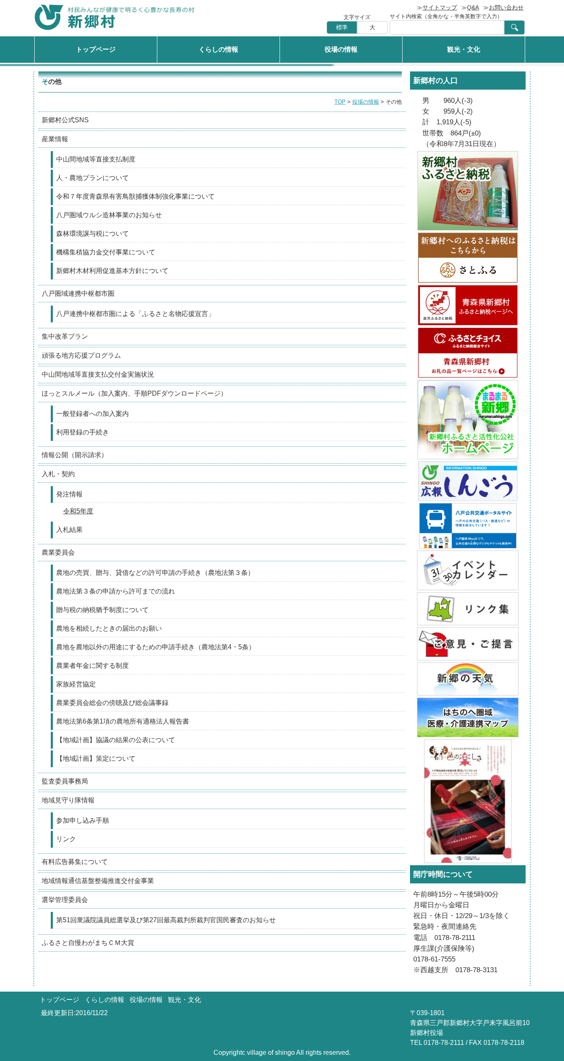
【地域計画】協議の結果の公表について (115, 739)
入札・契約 (58, 473)
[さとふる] (467, 258)
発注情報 (69, 494)
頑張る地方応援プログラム (81, 355)
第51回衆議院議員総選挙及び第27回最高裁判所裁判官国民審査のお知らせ (166, 919)
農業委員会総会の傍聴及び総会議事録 (112, 702)
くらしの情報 (218, 49)
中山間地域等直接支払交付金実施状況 (98, 374)
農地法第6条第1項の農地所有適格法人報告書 (122, 721)
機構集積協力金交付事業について (105, 252)
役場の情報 (341, 49)
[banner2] (467, 717)
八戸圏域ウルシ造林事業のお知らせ (109, 214)
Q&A (473, 7)
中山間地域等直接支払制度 (95, 159)
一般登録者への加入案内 (92, 413)
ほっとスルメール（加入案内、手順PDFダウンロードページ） (134, 393)
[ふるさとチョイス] (467, 353)
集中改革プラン (65, 336)
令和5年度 (78, 511)
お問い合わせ (506, 7)
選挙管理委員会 (65, 899)
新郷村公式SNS (65, 119)
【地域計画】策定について (95, 758)
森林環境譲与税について (92, 233)
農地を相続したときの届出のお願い (109, 628)
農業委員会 (58, 552)
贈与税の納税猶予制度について (102, 609)
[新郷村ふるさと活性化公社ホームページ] (467, 419)
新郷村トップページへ (114, 17)
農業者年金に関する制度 (92, 665)
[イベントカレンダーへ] (467, 570)
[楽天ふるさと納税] (467, 305)
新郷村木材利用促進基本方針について (112, 270)
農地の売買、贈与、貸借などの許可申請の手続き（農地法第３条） (155, 572)
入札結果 (69, 529)
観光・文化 (463, 49)
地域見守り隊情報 (68, 800)
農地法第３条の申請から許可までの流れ (115, 591)
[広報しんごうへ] (467, 481)
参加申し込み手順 (82, 820)
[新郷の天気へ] (467, 678)
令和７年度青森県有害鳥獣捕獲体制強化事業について (135, 196)
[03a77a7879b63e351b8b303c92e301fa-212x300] (467, 801)
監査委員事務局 (65, 781)
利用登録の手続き (82, 432)
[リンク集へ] (467, 608)
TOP (340, 102)
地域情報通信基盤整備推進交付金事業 (98, 880)
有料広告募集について (75, 861)
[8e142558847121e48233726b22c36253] (467, 525)
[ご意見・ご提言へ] (467, 643)
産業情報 (55, 138)
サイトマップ (439, 7)
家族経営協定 (76, 684)
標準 (342, 27)
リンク (66, 839)
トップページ (96, 49)
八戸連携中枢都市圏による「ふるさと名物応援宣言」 (135, 313)
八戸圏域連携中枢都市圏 (78, 293)
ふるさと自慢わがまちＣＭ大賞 (88, 942)
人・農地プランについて (92, 177)
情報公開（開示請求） (75, 454)
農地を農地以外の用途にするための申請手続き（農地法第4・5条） (155, 646)
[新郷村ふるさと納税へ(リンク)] (467, 190)
